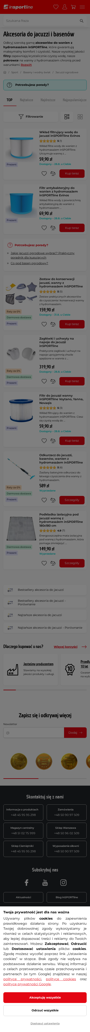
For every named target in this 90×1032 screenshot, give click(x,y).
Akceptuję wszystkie (45, 997)
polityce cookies (61, 979)
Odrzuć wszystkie (45, 1010)
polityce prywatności (22, 979)
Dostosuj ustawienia (45, 1023)
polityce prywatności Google (27, 984)
